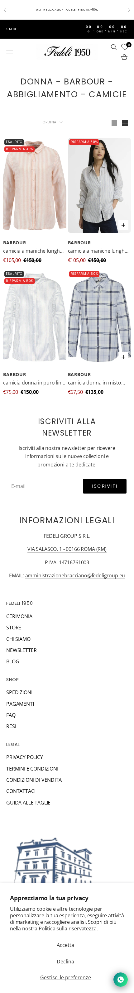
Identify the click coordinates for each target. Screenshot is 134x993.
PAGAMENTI (20, 703)
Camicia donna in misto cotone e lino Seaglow (94, 383)
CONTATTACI (20, 791)
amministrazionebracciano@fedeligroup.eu (75, 575)
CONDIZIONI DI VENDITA (34, 779)
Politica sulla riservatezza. (68, 928)
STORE (13, 627)
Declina (65, 961)
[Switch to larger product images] (114, 123)
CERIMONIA (19, 616)
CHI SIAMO (18, 639)
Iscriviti (104, 486)
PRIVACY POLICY (24, 757)
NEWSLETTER (21, 650)
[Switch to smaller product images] (125, 123)
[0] (125, 47)
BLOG (12, 661)
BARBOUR (14, 243)
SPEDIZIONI (19, 692)
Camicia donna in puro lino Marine (34, 383)
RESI (11, 726)
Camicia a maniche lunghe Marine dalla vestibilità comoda (33, 251)
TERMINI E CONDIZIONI (32, 768)
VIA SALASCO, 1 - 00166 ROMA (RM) (67, 549)
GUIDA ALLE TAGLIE (28, 802)
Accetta (65, 945)
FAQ (11, 715)
